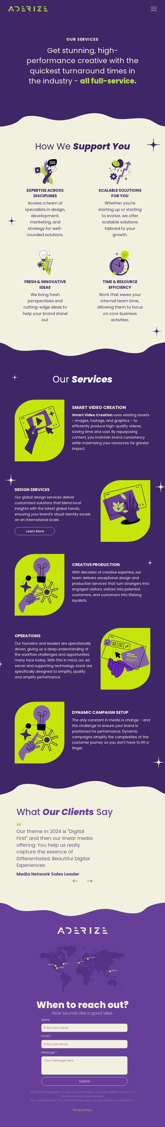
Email (46, 1036)
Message (49, 1052)
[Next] (90, 881)
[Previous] (75, 881)
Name (45, 1020)
